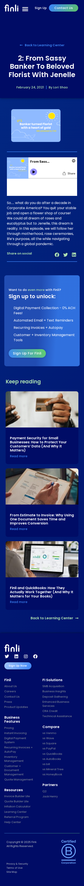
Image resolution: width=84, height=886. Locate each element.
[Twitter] (6, 656)
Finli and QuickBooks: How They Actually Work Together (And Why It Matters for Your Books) (41, 592)
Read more (18, 456)
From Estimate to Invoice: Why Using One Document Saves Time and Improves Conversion (42, 519)
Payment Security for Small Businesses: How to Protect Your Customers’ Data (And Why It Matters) (38, 444)
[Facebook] (35, 656)
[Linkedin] (16, 656)
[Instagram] (25, 656)
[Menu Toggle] (25, 9)
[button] (57, 255)
